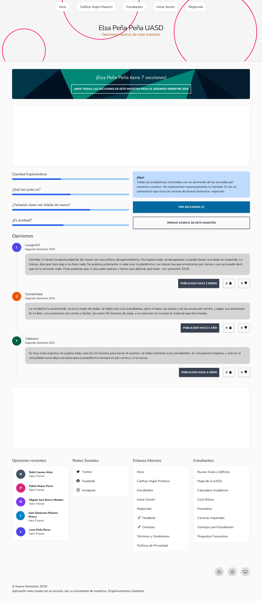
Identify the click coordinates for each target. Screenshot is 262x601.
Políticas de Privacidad (152, 545)
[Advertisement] (131, 135)
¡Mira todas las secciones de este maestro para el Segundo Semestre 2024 (131, 89)
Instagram (89, 490)
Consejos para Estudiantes (215, 527)
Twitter (87, 472)
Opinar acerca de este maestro (191, 223)
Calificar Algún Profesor (153, 481)
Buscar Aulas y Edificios (213, 472)
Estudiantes (145, 490)
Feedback (148, 518)
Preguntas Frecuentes (212, 536)
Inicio (140, 472)
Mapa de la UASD (209, 481)
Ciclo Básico (205, 499)
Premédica (204, 509)
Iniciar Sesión (146, 499)
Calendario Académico (212, 490)
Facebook (88, 481)
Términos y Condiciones (153, 536)
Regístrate (144, 509)
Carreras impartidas (211, 518)
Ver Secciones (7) (191, 207)
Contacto (148, 527)
